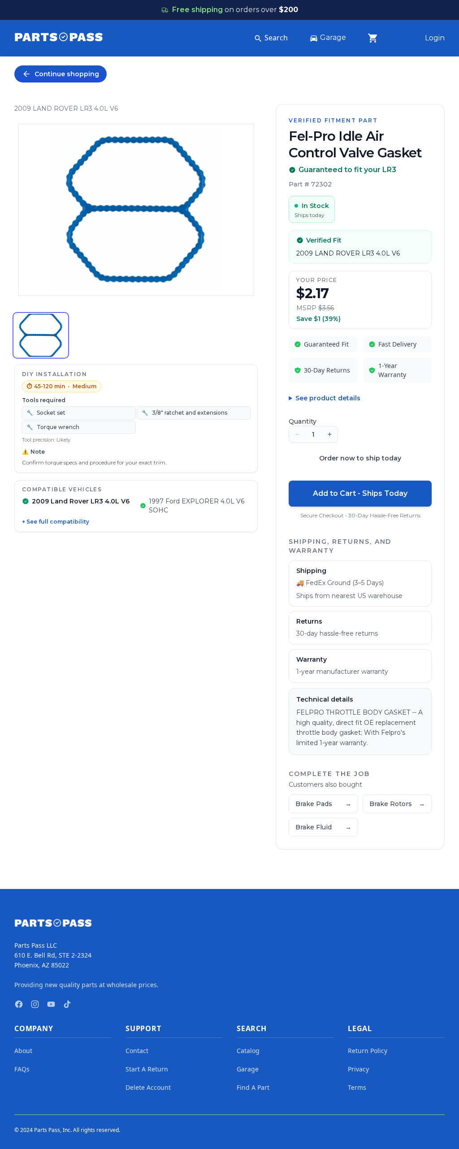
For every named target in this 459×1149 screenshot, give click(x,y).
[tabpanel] (136, 209)
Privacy (358, 1069)
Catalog (248, 1050)
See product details (327, 398)
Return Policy (367, 1050)
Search (276, 38)
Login (435, 38)
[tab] (40, 335)
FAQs (22, 1069)
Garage (333, 37)
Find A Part (253, 1087)
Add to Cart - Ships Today (360, 493)
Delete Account (148, 1087)
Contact (137, 1050)
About (23, 1050)
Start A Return (147, 1069)
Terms (357, 1087)
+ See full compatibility (55, 521)
